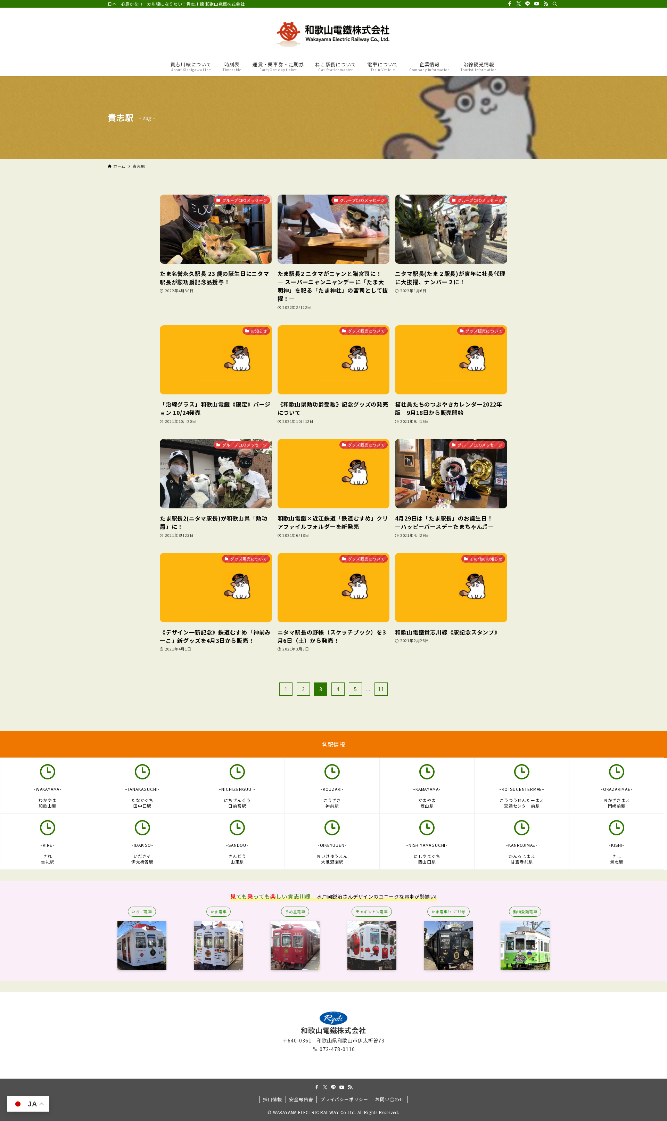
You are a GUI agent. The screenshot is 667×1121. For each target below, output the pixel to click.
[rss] (545, 4)
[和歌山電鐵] (333, 33)
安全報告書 (301, 1099)
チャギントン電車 (372, 911)
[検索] (554, 4)
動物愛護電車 (525, 911)
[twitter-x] (518, 4)
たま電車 (219, 911)
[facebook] (509, 4)
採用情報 (272, 1099)
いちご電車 (142, 911)
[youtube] (536, 4)
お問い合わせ (389, 1099)
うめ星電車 (295, 911)
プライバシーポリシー (344, 1099)
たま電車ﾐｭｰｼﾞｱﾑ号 (448, 911)
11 (381, 689)
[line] (527, 4)
